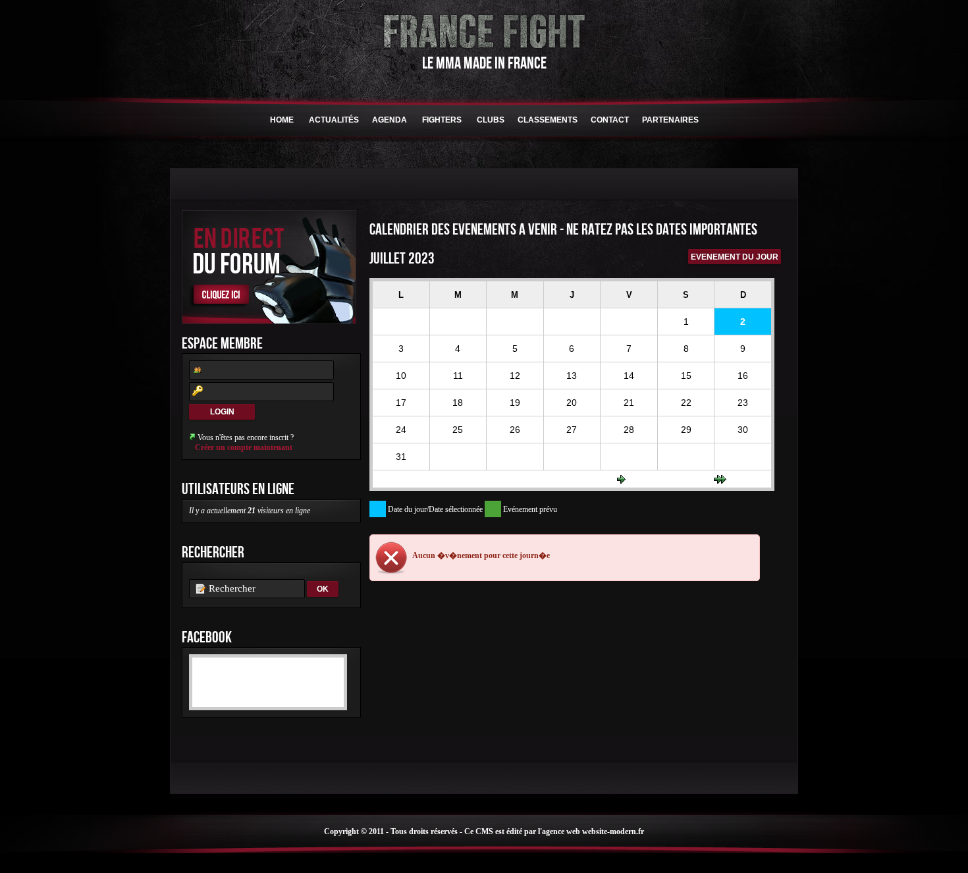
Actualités (334, 120)
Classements (548, 120)
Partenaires (670, 120)
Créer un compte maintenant (243, 447)
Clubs (490, 120)
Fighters (442, 120)
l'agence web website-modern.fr (591, 831)
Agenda (389, 120)
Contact (610, 120)
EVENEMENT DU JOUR (734, 257)
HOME (282, 120)
